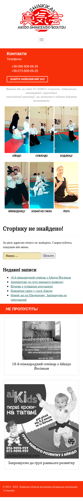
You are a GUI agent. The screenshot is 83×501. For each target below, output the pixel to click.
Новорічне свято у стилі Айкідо (32, 291)
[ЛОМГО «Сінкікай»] (42, 17)
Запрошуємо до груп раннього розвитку (37, 282)
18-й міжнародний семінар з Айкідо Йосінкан (41, 277)
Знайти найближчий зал (27, 79)
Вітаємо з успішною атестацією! (32, 286)
